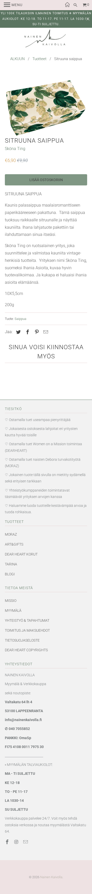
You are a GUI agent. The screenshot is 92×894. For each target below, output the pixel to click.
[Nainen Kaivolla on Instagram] (17, 842)
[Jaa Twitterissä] (18, 332)
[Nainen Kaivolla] (46, 39)
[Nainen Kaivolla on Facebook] (7, 842)
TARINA (11, 564)
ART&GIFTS (14, 544)
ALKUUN (17, 59)
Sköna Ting (15, 148)
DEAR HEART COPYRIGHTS (26, 650)
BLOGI (10, 574)
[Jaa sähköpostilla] (45, 332)
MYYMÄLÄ (13, 610)
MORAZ (11, 534)
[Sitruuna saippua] (46, 108)
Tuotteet (39, 59)
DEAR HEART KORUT (21, 554)
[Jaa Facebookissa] (27, 332)
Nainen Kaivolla (51, 877)
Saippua (20, 319)
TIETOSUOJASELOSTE (22, 640)
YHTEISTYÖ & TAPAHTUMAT (27, 620)
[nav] (13, 5)
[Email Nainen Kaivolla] (26, 842)
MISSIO (10, 601)
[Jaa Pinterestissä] (36, 332)
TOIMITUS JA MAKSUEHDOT (27, 630)
